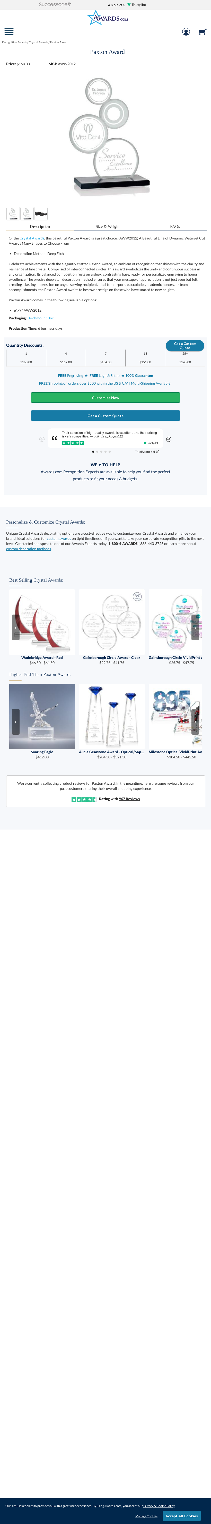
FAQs (175, 226)
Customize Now (105, 397)
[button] (55, 4)
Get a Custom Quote (185, 346)
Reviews (129, 799)
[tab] (40, 226)
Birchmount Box (41, 318)
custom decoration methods (28, 548)
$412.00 (42, 754)
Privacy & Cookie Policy (158, 1506)
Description (40, 226)
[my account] (186, 34)
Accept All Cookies (181, 1516)
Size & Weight (107, 226)
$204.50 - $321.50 (112, 754)
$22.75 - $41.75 (111, 660)
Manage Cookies (146, 1516)
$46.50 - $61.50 (42, 660)
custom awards (59, 538)
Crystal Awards (32, 238)
